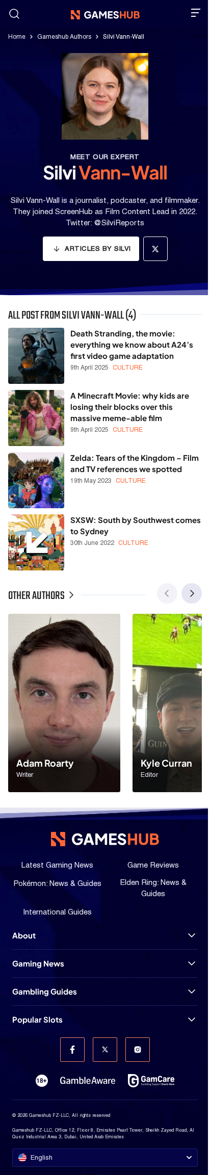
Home (16, 36)
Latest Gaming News (57, 864)
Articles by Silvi (98, 248)
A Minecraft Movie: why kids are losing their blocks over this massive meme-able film (129, 406)
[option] (64, 703)
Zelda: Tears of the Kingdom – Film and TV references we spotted (134, 463)
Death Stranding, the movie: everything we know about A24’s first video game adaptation (131, 344)
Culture (128, 367)
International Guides (57, 911)
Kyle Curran (166, 763)
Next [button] (191, 593)
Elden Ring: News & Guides (153, 888)
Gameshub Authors (64, 36)
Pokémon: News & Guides (57, 883)
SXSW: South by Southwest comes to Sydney (135, 525)
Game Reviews (153, 864)
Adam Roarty (45, 763)
